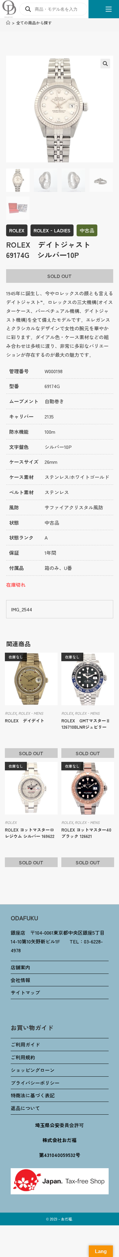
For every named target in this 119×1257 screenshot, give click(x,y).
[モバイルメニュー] (106, 9)
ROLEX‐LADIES (52, 230)
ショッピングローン (33, 1070)
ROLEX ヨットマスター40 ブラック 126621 (86, 833)
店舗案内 (20, 967)
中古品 (87, 230)
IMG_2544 (21, 609)
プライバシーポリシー (35, 1082)
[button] (105, 63)
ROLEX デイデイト (24, 720)
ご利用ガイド (25, 1044)
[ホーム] (8, 23)
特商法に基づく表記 (33, 1095)
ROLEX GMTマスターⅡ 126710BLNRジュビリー (87, 723)
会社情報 (20, 980)
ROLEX (16, 230)
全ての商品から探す (34, 23)
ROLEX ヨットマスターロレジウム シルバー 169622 (29, 833)
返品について (25, 1108)
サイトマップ (25, 992)
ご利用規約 (23, 1057)
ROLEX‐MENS (30, 713)
